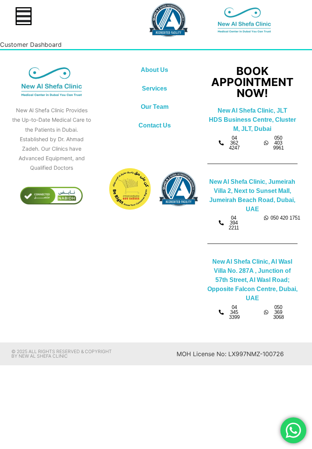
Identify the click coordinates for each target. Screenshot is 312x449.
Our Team (155, 106)
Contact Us (154, 125)
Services (154, 88)
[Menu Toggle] (24, 16)
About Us (154, 70)
